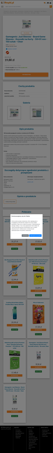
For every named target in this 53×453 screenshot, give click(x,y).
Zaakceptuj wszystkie (35, 235)
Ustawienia (25, 235)
